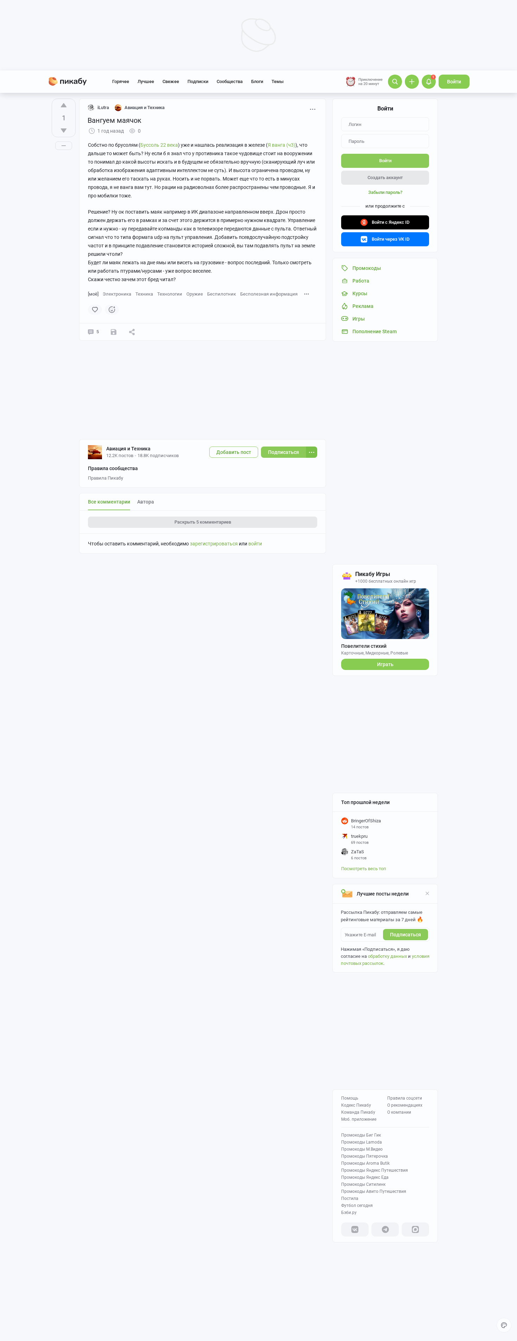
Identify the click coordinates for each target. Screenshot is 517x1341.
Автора (145, 502)
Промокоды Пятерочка (364, 1156)
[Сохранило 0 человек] (113, 331)
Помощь (349, 1098)
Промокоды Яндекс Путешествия (374, 1170)
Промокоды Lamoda (361, 1142)
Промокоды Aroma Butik (365, 1163)
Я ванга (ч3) (281, 145)
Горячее (120, 81)
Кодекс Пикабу (356, 1105)
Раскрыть (202, 522)
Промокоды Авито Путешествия (373, 1191)
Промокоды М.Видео (362, 1149)
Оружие (194, 294)
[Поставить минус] (63, 130)
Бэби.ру (349, 1212)
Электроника (117, 294)
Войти (454, 81)
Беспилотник (221, 294)
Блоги (257, 81)
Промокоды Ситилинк (363, 1184)
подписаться (405, 934)
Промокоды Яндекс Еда (365, 1177)
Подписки (197, 81)
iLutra (103, 107)
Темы (277, 81)
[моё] (93, 294)
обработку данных (387, 956)
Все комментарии (109, 502)
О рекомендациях (404, 1105)
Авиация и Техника (128, 448)
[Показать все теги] (307, 293)
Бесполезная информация (269, 294)
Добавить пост (233, 452)
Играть (385, 664)
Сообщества (230, 81)
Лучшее (146, 81)
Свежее (170, 81)
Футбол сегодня (357, 1205)
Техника (144, 294)
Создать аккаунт (385, 177)
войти (255, 543)
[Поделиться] (132, 331)
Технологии (169, 294)
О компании (399, 1112)
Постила (349, 1198)
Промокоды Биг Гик (361, 1135)
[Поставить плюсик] (63, 105)
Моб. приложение (358, 1119)
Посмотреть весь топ (363, 868)
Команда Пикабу (358, 1112)
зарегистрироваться (214, 543)
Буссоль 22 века (159, 145)
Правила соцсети (404, 1098)
